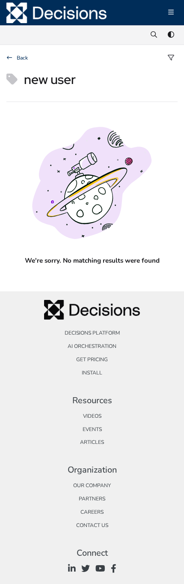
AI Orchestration (92, 346)
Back (21, 57)
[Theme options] (171, 35)
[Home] (56, 13)
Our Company (92, 485)
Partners (92, 498)
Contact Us (92, 525)
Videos (92, 416)
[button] (164, 562)
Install (92, 372)
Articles (92, 442)
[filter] (171, 58)
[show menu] (171, 13)
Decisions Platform (92, 332)
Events (92, 429)
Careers (92, 512)
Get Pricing (92, 359)
